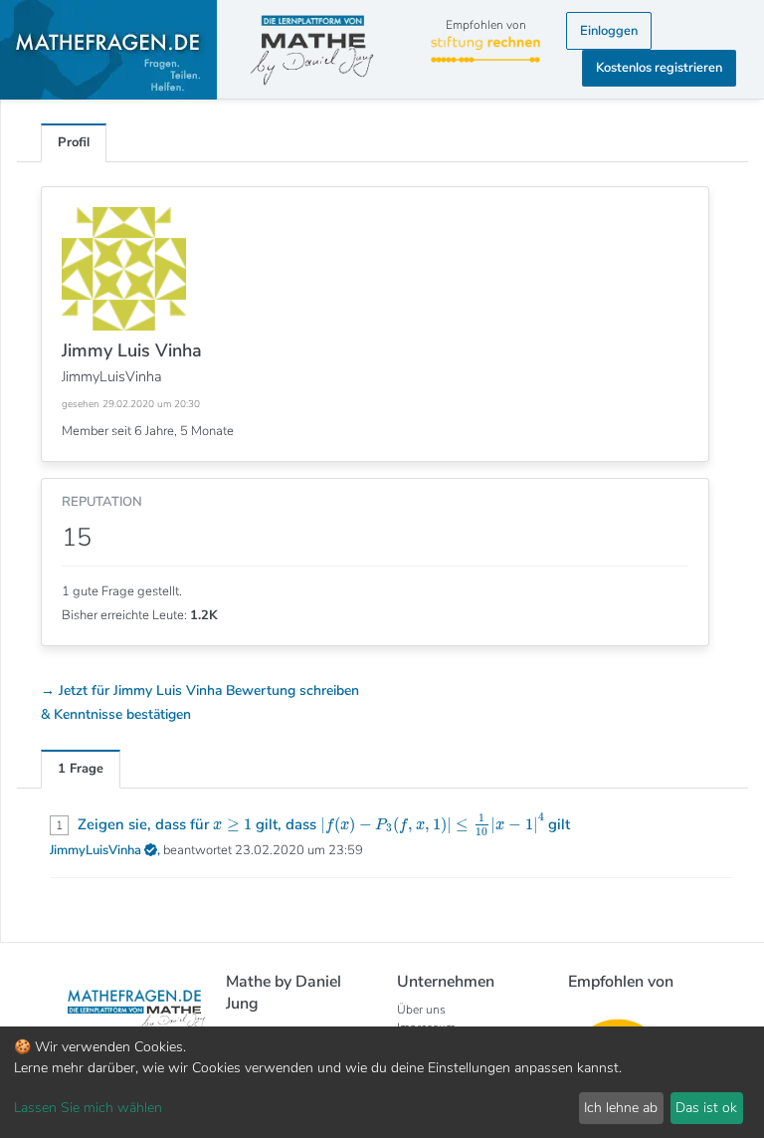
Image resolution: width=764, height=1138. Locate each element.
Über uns (421, 1010)
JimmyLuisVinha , (106, 850)
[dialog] (382, 1082)
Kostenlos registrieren (659, 68)
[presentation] (232, 825)
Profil (74, 142)
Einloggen (609, 31)
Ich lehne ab (621, 1107)
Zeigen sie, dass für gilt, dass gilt (324, 824)
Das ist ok (706, 1107)
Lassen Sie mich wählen (88, 1107)
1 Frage (80, 769)
